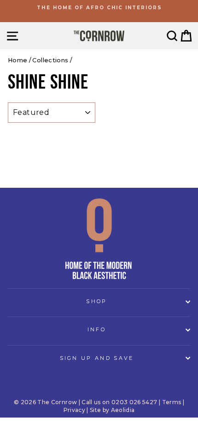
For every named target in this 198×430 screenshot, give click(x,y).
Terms (171, 402)
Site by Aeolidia (112, 409)
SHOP (96, 301)
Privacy (74, 409)
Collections (50, 60)
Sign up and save (97, 358)
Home (17, 60)
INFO (96, 329)
